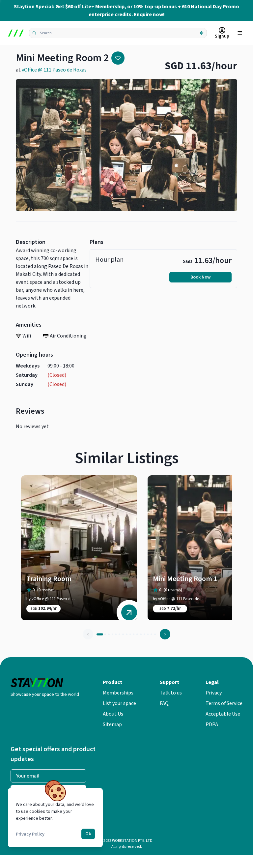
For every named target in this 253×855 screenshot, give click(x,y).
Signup (222, 36)
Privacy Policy (30, 834)
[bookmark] (118, 58)
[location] (202, 33)
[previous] (88, 634)
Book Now (200, 277)
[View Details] (129, 612)
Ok (88, 834)
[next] (165, 634)
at (51, 70)
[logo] (16, 33)
